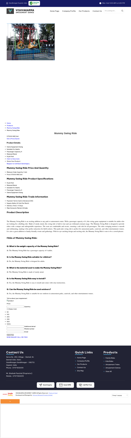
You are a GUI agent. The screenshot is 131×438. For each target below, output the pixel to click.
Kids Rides (109, 361)
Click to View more (13, 159)
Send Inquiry (25, 164)
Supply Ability (11, 203)
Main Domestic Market (14, 208)
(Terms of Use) (53, 393)
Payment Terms (12, 201)
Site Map (80, 371)
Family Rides (110, 358)
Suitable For (11, 188)
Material (9, 185)
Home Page (54, 11)
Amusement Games (113, 368)
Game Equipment (13, 192)
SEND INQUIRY (12, 337)
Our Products (84, 11)
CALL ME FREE (22, 337)
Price (8, 174)
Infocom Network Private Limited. (43, 395)
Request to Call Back (14, 164)
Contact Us (97, 11)
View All (109, 371)
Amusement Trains (112, 364)
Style (8, 183)
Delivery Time (11, 206)
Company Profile (69, 11)
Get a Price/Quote (13, 139)
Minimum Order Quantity (15, 172)
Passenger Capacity (14, 190)
